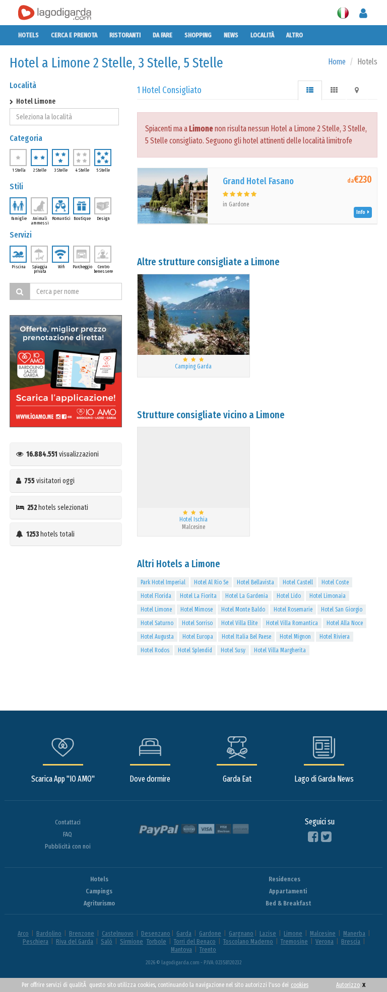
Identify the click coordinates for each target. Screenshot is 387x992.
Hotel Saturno (157, 623)
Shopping (198, 35)
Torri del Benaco (195, 941)
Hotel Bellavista (255, 582)
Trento (208, 949)
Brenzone (81, 933)
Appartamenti (288, 891)
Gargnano (241, 933)
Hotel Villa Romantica (292, 623)
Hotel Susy (233, 650)
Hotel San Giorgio (341, 609)
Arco (23, 933)
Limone (293, 933)
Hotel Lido (289, 595)
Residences (284, 879)
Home (337, 61)
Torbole (156, 941)
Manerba (354, 933)
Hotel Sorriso (197, 623)
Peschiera (35, 941)
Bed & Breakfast (288, 903)
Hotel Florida (156, 595)
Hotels (28, 35)
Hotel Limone (156, 609)
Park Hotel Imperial (163, 582)
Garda (183, 933)
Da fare (162, 35)
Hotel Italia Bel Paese (246, 636)
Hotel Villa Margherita (280, 650)
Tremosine (294, 941)
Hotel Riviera (334, 636)
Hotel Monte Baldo (243, 609)
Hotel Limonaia (327, 595)
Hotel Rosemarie (293, 609)
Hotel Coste (335, 582)
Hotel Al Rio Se (211, 582)
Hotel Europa (197, 636)
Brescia (350, 941)
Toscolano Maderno (248, 941)
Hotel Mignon (295, 636)
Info (361, 212)
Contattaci (68, 822)
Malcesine (323, 933)
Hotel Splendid (195, 650)
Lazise (268, 933)
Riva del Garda (74, 941)
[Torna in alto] (359, 964)
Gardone (210, 933)
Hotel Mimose (196, 609)
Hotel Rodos (155, 650)
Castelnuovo (118, 933)
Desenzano (155, 933)
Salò (106, 941)
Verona (324, 941)
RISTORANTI (125, 35)
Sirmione (131, 941)
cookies (299, 984)
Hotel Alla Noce (345, 623)
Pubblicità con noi (68, 846)
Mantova (181, 949)
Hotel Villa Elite (239, 623)
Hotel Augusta (157, 636)
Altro (294, 35)
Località (262, 35)
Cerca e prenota (74, 35)
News (231, 35)
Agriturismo (99, 903)
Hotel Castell (298, 582)
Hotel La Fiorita (198, 595)
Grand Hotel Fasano (258, 181)
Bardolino (48, 933)
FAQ (67, 834)
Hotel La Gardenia (246, 595)
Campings (99, 891)
